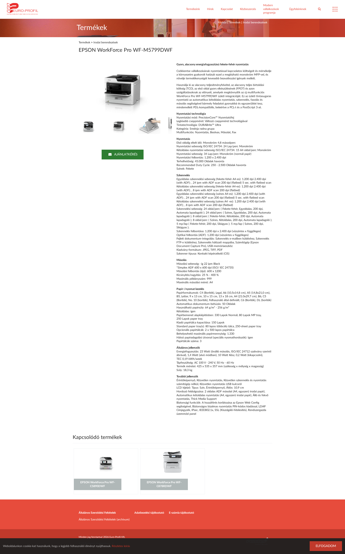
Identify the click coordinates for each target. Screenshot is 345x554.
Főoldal (222, 22)
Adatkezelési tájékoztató (149, 512)
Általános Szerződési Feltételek (97, 512)
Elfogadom (326, 546)
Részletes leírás (121, 546)
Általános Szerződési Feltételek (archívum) (104, 519)
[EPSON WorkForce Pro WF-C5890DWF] (106, 471)
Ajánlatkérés (126, 154)
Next (178, 88)
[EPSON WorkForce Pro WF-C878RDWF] (172, 471)
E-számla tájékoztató (181, 512)
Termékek (235, 22)
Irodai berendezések (255, 22)
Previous (67, 88)
